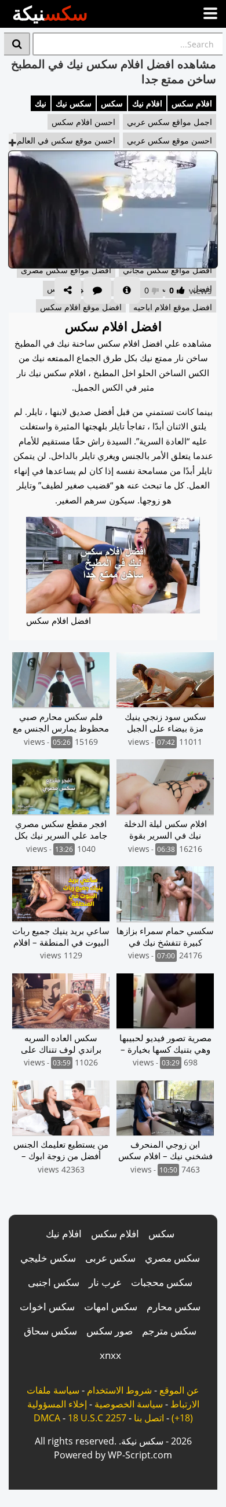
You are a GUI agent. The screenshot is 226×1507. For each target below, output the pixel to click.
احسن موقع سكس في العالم (66, 140)
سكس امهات (110, 1306)
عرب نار (105, 1282)
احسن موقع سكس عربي (169, 140)
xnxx (110, 1355)
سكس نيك (74, 103)
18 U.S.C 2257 (97, 1418)
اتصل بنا (149, 1418)
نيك (40, 103)
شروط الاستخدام (119, 1390)
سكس (112, 103)
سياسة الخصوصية (128, 1404)
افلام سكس (192, 103)
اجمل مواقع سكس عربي (169, 121)
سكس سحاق (50, 1330)
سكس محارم (174, 1306)
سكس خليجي (48, 1258)
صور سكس (109, 1330)
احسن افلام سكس (83, 121)
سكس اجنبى (53, 1282)
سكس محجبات (161, 1282)
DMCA (47, 1418)
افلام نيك (147, 103)
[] (17, 44)
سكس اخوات (47, 1306)
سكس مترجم (169, 1330)
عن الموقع (179, 1390)
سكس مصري (172, 1258)
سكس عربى (110, 1258)
